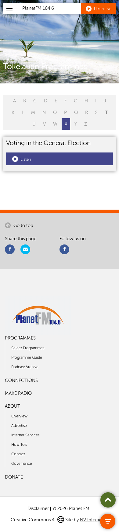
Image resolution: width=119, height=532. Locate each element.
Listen (25, 159)
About (12, 406)
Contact (18, 454)
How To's (19, 444)
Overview (19, 416)
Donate (14, 477)
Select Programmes (27, 348)
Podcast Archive (24, 367)
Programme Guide (26, 357)
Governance (21, 463)
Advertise (19, 425)
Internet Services (25, 435)
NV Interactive (94, 520)
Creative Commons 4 (33, 520)
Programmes (20, 338)
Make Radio (18, 393)
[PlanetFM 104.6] (67, 16)
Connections (21, 380)
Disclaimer (38, 508)
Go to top (22, 225)
